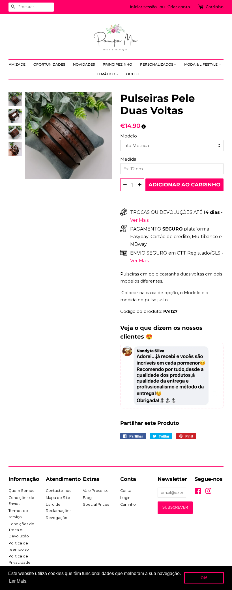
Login (125, 498)
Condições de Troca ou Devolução (21, 530)
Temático (106, 74)
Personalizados (157, 64)
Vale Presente (96, 490)
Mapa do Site (58, 498)
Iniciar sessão (143, 6)
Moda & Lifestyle (201, 64)
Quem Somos (21, 490)
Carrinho (215, 6)
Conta (125, 490)
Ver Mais (139, 220)
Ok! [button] (204, 578)
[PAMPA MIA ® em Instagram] (208, 492)
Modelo (128, 136)
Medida (128, 159)
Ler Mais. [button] (18, 581)
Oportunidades (49, 64)
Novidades (84, 64)
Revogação (56, 518)
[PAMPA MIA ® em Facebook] (198, 492)
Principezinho (117, 64)
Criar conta (178, 6)
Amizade (17, 64)
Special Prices (96, 504)
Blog (87, 498)
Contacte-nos (58, 490)
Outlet (133, 74)
